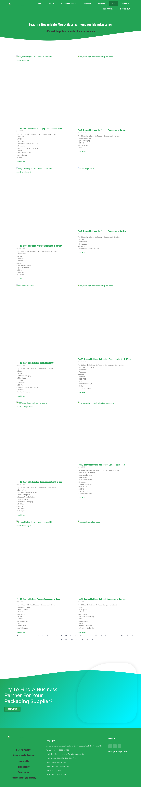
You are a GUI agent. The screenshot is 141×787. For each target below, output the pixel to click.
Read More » (21, 162)
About (51, 3)
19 (101, 636)
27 (66, 639)
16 (86, 636)
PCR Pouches (108, 8)
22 (116, 636)
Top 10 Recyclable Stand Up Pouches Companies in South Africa (104, 359)
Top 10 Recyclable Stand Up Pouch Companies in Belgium (101, 599)
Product (87, 3)
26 (60, 639)
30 (82, 639)
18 (96, 636)
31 (87, 639)
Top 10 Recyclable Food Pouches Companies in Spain (38, 599)
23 (122, 636)
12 (66, 636)
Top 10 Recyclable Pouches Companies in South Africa (39, 481)
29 (77, 639)
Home (40, 3)
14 (76, 636)
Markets (101, 3)
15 (81, 636)
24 (127, 636)
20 (106, 636)
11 (61, 636)
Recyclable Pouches (69, 3)
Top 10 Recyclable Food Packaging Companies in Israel (39, 128)
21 (111, 636)
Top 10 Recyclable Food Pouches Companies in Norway (39, 245)
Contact (125, 3)
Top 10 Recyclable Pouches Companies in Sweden (37, 362)
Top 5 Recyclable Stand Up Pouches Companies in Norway (102, 130)
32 (93, 639)
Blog (113, 3)
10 (56, 636)
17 (91, 636)
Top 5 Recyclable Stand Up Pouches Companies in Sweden (102, 231)
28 (71, 639)
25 (133, 636)
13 (71, 636)
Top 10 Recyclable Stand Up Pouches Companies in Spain (101, 464)
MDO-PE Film (125, 8)
